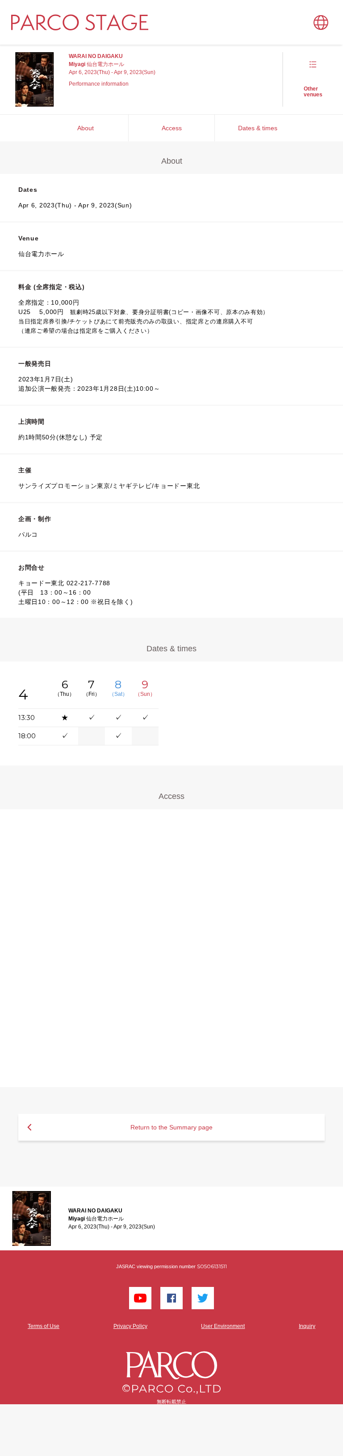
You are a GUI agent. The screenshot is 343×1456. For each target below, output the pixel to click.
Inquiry (307, 1326)
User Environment (223, 1326)
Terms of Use (43, 1326)
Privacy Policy (130, 1326)
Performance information (99, 84)
